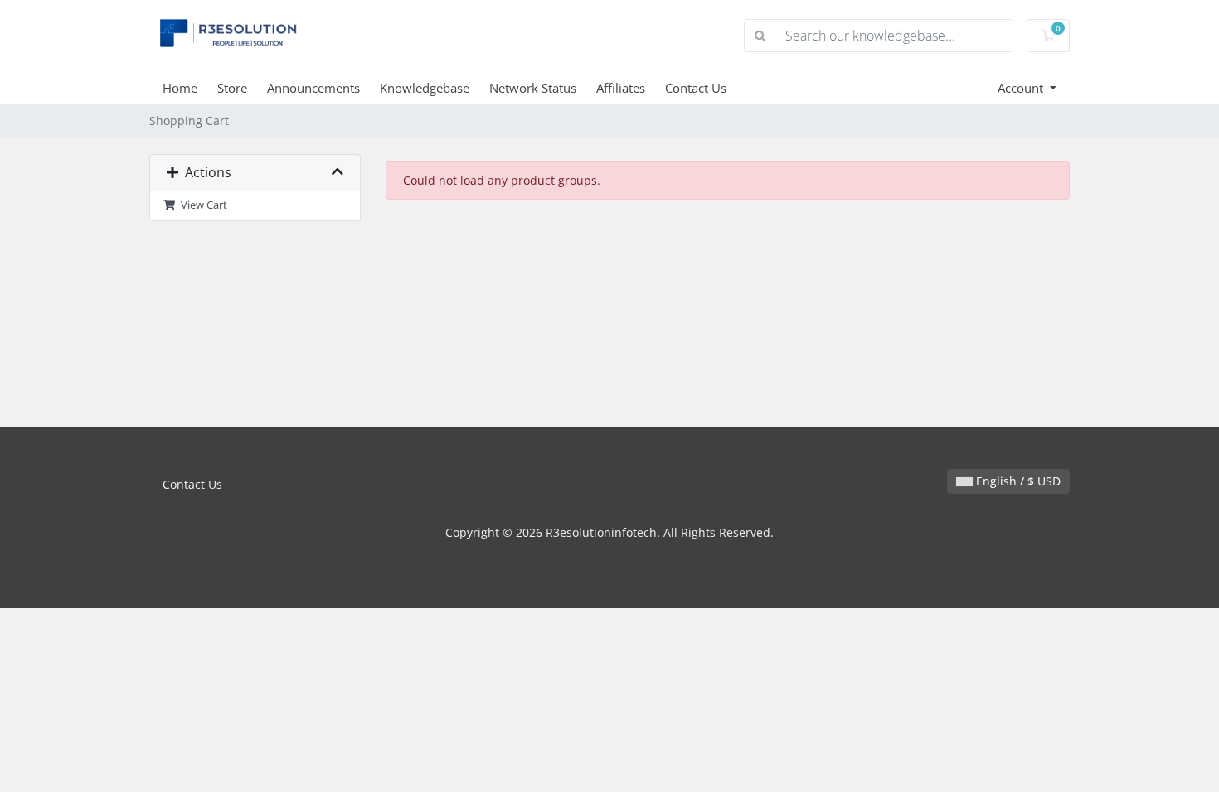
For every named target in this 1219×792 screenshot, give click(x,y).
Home (180, 88)
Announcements (313, 88)
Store (232, 88)
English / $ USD (1017, 481)
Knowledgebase (424, 88)
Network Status (532, 88)
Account (1022, 88)
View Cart (201, 205)
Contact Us (695, 88)
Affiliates (620, 88)
